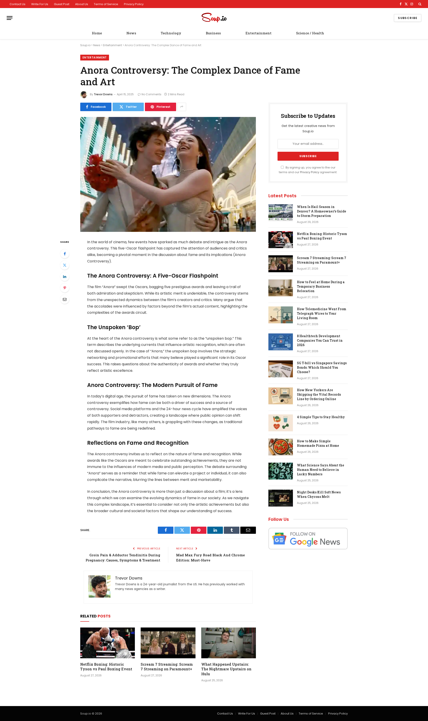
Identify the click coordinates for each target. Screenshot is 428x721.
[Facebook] (64, 253)
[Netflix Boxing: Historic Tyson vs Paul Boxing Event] (107, 642)
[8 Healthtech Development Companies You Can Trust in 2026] (280, 341)
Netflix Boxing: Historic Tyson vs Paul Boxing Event (106, 666)
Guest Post (61, 4)
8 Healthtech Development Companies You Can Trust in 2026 (320, 340)
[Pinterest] (64, 287)
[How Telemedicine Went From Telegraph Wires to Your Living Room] (280, 314)
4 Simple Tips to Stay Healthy (321, 417)
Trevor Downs (103, 94)
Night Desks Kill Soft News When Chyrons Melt (319, 494)
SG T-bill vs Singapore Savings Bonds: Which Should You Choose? (322, 367)
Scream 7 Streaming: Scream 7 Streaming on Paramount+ (167, 666)
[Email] (64, 299)
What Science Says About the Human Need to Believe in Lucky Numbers (320, 469)
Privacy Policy (134, 4)
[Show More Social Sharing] (181, 107)
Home (97, 33)
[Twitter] (64, 265)
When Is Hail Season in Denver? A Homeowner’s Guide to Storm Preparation (321, 211)
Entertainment (258, 33)
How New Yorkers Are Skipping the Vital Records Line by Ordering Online (319, 394)
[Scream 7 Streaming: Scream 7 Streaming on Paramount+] (168, 642)
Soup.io (85, 45)
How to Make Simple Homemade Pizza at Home (318, 443)
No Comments (151, 94)
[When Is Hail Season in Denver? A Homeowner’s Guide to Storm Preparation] (280, 212)
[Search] (419, 4)
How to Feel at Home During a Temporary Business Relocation (321, 286)
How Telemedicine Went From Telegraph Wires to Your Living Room (321, 313)
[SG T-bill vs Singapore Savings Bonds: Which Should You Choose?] (280, 368)
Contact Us (17, 4)
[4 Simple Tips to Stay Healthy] (280, 422)
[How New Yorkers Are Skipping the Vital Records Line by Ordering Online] (280, 395)
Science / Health (310, 33)
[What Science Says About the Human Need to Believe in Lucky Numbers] (280, 471)
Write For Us (39, 4)
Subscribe (407, 18)
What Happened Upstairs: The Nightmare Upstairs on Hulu (226, 669)
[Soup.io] (214, 18)
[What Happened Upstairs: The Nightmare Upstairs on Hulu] (228, 642)
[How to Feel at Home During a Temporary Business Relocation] (280, 287)
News (131, 33)
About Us (81, 4)
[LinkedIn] (64, 276)
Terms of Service (106, 4)
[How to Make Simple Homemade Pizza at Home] (280, 446)
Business (213, 33)
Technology (171, 33)
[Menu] (9, 18)
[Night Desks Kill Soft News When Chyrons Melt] (280, 498)
